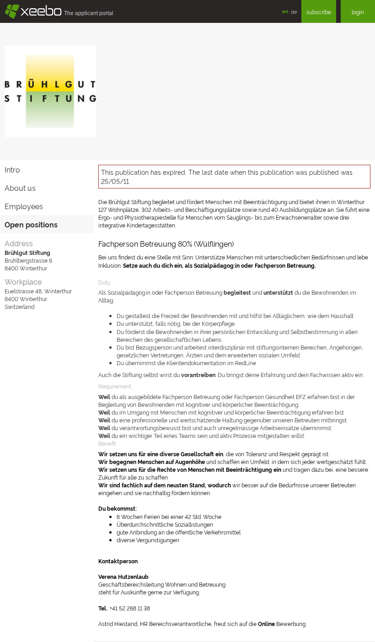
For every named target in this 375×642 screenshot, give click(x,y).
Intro (12, 169)
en (285, 11)
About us (20, 188)
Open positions (31, 224)
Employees (24, 206)
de (294, 11)
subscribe (318, 12)
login (358, 12)
